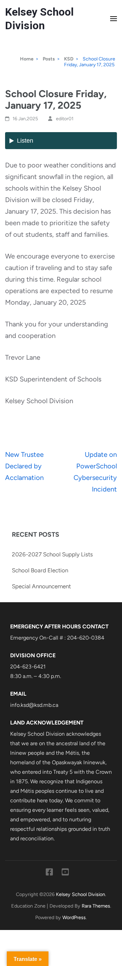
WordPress (74, 917)
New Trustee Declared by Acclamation (24, 466)
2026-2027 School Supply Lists (52, 554)
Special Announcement (41, 586)
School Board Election (40, 570)
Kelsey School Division (80, 894)
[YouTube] (65, 873)
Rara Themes (96, 906)
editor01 (65, 119)
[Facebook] (49, 873)
